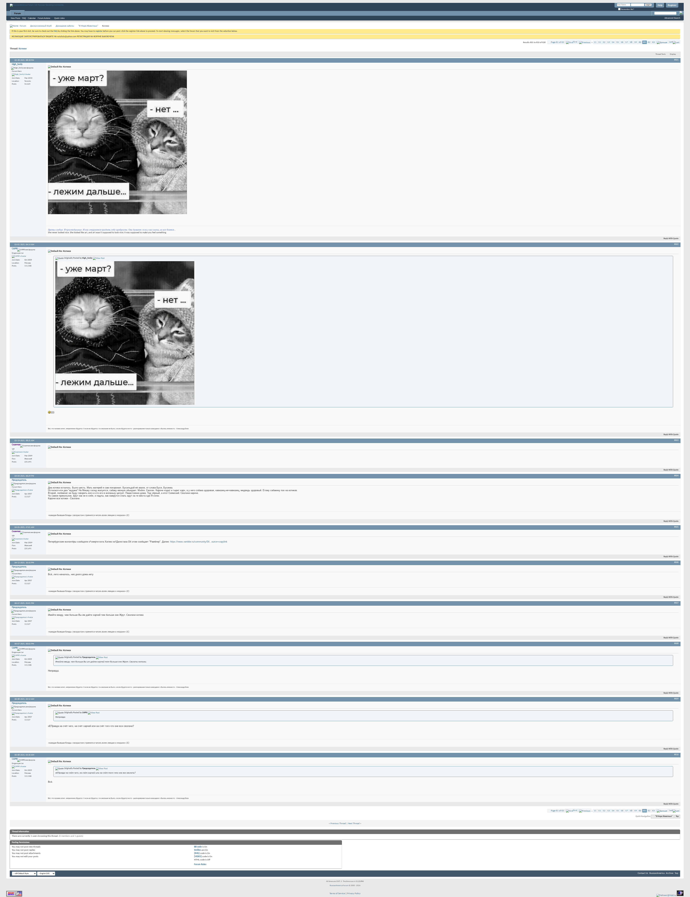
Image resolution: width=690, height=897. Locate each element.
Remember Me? (627, 9)
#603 (676, 440)
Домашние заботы (65, 26)
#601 (676, 60)
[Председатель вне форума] (22, 490)
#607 (676, 603)
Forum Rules (200, 864)
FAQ (24, 18)
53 (608, 42)
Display (673, 54)
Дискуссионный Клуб (41, 26)
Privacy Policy (353, 893)
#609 (676, 699)
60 (640, 42)
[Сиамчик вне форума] (20, 452)
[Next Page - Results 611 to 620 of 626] (662, 42)
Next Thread (354, 823)
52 (604, 42)
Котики (23, 48)
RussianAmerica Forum (339, 886)
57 (626, 42)
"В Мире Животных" (88, 26)
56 (622, 42)
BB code (198, 847)
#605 (676, 527)
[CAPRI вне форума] (19, 256)
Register (672, 5)
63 (653, 42)
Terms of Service (337, 893)
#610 (676, 755)
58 (631, 42)
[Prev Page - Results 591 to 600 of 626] (584, 42)
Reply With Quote (671, 239)
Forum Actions (44, 18)
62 (649, 42)
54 (613, 42)
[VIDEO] (198, 856)
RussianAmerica (656, 873)
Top (677, 816)
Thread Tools (661, 54)
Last (671, 42)
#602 (676, 244)
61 (644, 42)
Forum (17, 13)
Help (660, 5)
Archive (669, 873)
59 (635, 42)
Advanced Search (672, 18)
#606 (676, 562)
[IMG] (196, 853)
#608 (676, 643)
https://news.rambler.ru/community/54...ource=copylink (198, 541)
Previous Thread (338, 823)
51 (599, 42)
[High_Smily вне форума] (21, 74)
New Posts (15, 18)
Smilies (197, 850)
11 (595, 42)
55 (617, 42)
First (575, 42)
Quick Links (59, 18)
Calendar (32, 18)
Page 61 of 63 (557, 42)
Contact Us (643, 873)
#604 (676, 476)
